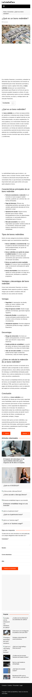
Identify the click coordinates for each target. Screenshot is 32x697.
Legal (20, 685)
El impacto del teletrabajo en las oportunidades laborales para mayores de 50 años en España (13, 460)
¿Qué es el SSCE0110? (11, 485)
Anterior (7, 433)
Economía (10, 11)
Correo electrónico (7, 554)
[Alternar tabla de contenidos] (12, 103)
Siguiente (24, 433)
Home (4, 11)
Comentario (5, 539)
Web (3, 561)
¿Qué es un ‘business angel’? (13, 523)
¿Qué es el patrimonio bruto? (13, 514)
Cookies (10, 685)
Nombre (4, 547)
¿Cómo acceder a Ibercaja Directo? (15, 494)
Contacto (4, 685)
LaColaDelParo (8, 2)
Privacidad (16, 685)
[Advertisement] (16, 61)
